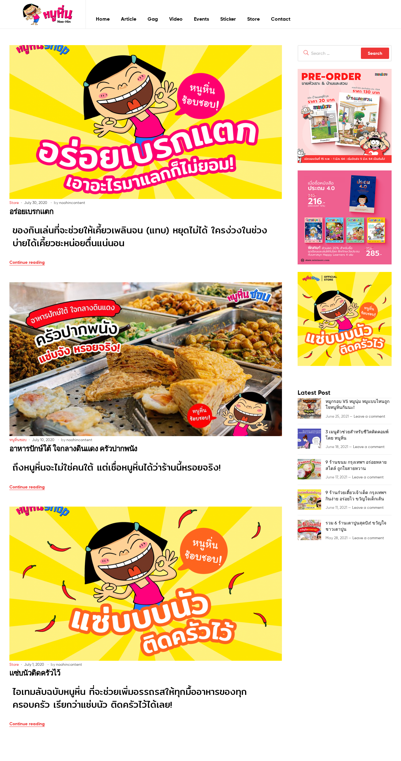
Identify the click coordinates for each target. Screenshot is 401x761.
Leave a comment (369, 416)
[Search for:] (345, 53)
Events (201, 19)
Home (103, 19)
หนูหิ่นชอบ (18, 439)
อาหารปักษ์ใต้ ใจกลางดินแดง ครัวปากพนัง (73, 448)
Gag (153, 19)
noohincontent (72, 202)
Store (253, 19)
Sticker (228, 19)
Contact (280, 19)
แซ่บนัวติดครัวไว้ (34, 672)
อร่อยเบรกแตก (31, 211)
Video (176, 19)
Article (128, 19)
